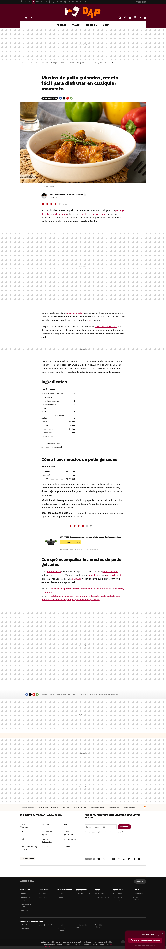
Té (106, 63)
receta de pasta (114, 575)
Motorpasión (99, 893)
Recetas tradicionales (109, 694)
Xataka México (26, 925)
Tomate (71, 63)
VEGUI (106, 25)
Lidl (36, 63)
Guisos (94, 694)
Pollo (89, 63)
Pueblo (62, 63)
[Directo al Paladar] (83, 12)
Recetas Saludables (47, 840)
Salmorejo (66, 807)
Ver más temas (28, 858)
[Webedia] (27, 880)
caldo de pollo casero (106, 326)
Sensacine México (64, 925)
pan (91, 320)
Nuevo (26, 17)
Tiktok (125, 17)
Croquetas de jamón (96, 807)
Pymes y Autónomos (136, 898)
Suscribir (124, 827)
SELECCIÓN (91, 25)
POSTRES (61, 25)
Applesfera (24, 901)
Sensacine (61, 893)
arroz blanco (95, 575)
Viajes (22, 832)
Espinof (60, 897)
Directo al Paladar (83, 893)
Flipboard (67, 98)
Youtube (130, 17)
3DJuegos (42, 893)
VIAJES (76, 25)
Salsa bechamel (130, 807)
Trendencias (117, 893)
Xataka (23, 893)
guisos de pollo (74, 312)
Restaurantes (70, 839)
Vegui (66, 824)
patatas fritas (54, 571)
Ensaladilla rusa (42, 807)
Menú (21, 17)
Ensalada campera (79, 807)
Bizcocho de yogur (114, 807)
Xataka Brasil (25, 928)
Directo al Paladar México (83, 926)
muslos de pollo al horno (93, 213)
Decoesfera (117, 897)
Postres (45, 824)
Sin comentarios (51, 98)
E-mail (145, 17)
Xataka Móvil (25, 897)
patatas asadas (110, 571)
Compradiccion (119, 901)
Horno (45, 847)
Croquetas (81, 63)
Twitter (64, 98)
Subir (138, 881)
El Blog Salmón (137, 893)
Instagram (135, 17)
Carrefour (44, 63)
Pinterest (124, 858)
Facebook (140, 17)
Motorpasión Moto (102, 897)
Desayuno (98, 63)
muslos (85, 694)
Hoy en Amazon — (70, 542)
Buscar (31, 17)
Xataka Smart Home (25, 905)
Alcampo (54, 63)
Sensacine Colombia (61, 930)
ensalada (76, 578)
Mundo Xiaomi (25, 910)
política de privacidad (115, 832)
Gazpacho (55, 807)
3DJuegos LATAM (45, 925)
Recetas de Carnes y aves (60, 694)
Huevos (67, 847)
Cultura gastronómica (70, 833)
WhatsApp (120, 17)
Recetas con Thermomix (25, 825)
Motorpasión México (99, 926)
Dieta (112, 63)
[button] (67, 194)
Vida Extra (43, 897)
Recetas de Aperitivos (47, 833)
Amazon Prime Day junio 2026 (28, 848)
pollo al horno (60, 213)
